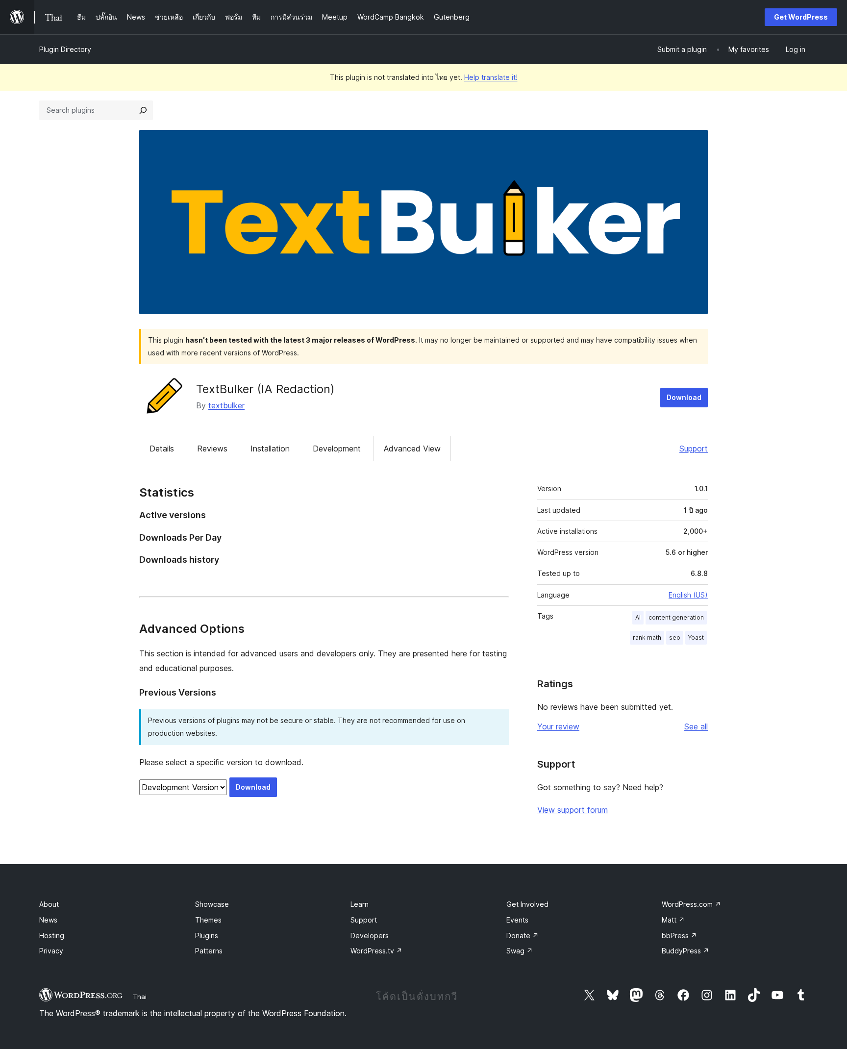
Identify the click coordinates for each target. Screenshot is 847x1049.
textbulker (226, 405)
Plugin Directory (65, 49)
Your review (558, 726)
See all (696, 726)
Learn (359, 904)
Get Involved (527, 904)
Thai (140, 996)
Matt (673, 920)
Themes (208, 920)
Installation (270, 448)
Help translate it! (491, 77)
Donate (522, 935)
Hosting (51, 935)
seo (674, 637)
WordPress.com (691, 904)
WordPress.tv (376, 951)
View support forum (572, 810)
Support (693, 448)
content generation (676, 617)
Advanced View (412, 448)
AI (638, 617)
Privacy (51, 951)
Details (161, 448)
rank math (647, 637)
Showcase (212, 904)
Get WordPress (801, 17)
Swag (519, 951)
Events (517, 920)
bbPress (679, 935)
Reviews (212, 448)
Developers (369, 935)
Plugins (206, 935)
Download (684, 397)
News (48, 920)
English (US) (688, 595)
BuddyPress (685, 951)
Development (337, 448)
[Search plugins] (143, 110)
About (49, 904)
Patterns (209, 951)
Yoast (696, 637)
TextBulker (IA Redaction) (265, 389)
